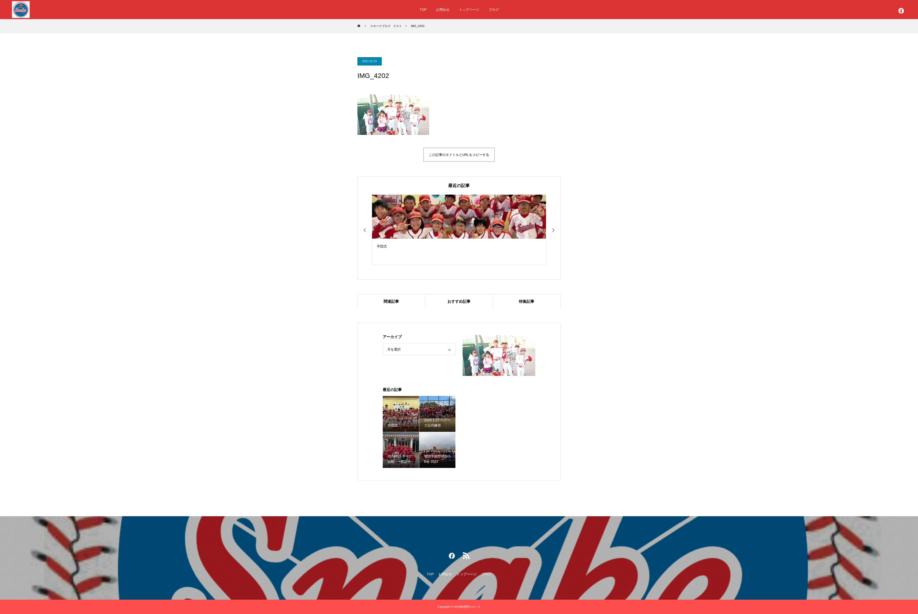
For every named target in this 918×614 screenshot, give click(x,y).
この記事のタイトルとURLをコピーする (459, 155)
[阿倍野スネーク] (21, 9)
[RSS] (466, 557)
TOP (423, 9)
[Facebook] (901, 12)
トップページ (469, 9)
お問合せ (442, 9)
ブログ (494, 9)
